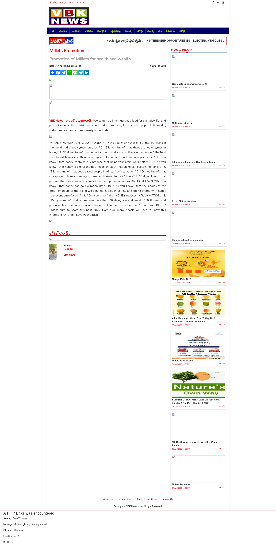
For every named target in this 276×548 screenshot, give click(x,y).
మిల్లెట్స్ (150, 30)
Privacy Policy (125, 498)
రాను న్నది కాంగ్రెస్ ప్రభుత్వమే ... (116, 40)
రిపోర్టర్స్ (182, 30)
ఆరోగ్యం (139, 30)
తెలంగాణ (63, 30)
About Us (108, 498)
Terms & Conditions (147, 498)
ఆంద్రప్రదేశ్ (76, 30)
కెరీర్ (160, 30)
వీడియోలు (170, 30)
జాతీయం (89, 30)
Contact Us (167, 498)
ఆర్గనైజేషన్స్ (115, 30)
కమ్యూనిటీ (101, 30)
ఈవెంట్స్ (128, 30)
